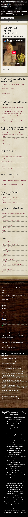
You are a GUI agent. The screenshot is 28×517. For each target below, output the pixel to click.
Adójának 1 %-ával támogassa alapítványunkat (12, 342)
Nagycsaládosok (10, 499)
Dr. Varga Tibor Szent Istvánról (14, 473)
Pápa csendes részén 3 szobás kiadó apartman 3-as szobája (13, 116)
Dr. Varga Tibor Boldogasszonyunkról (14, 468)
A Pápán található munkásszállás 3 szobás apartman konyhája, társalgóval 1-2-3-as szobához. (13, 120)
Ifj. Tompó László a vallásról (14, 489)
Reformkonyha (5, 267)
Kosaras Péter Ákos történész (14, 495)
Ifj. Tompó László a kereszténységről (14, 485)
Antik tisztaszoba (6, 93)
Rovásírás (20, 423)
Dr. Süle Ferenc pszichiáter (8, 363)
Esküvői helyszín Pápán (7, 161)
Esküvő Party (5, 293)
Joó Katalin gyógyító (11, 493)
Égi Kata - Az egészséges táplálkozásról (11, 382)
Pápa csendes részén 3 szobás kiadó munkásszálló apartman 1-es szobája (13, 108)
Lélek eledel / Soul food (7, 259)
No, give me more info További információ (12, 15)
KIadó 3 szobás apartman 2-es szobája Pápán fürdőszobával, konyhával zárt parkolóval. (12, 112)
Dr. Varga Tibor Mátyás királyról (14, 470)
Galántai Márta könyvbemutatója (14, 483)
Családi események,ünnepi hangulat (10, 246)
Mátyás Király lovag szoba (8, 88)
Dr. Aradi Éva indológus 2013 (9, 358)
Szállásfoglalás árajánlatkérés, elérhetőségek (12, 156)
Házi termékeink (6, 251)
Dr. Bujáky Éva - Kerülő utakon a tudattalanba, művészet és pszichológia (13, 374)
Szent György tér (6, 345)
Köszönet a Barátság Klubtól (8, 347)
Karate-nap (20, 493)
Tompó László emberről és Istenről (12, 510)
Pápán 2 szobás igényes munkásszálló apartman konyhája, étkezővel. (12, 143)
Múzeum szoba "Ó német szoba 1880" (10, 220)
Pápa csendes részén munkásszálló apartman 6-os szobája (13, 139)
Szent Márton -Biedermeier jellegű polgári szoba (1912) (13, 85)
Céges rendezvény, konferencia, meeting (11, 163)
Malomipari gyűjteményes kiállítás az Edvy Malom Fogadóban (13, 214)
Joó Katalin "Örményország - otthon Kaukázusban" (13, 387)
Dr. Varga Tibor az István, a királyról (14, 479)
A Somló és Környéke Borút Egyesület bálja (15, 450)
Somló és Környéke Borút (19, 417)
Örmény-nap (23, 512)
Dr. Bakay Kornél (22, 456)
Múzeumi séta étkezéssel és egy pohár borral (12, 264)
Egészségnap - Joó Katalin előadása (10, 396)
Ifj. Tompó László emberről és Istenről (14, 491)
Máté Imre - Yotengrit (11, 444)
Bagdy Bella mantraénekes (14, 452)
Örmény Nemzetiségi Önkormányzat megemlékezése (14, 435)
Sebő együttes (14, 426)
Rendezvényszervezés (7, 158)
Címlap (4, 21)
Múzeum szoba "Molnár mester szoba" (10, 217)
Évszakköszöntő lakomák (8, 272)
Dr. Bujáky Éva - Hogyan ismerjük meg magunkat (13, 371)
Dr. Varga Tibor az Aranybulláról (14, 477)
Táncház (23, 510)
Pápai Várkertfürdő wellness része (10, 202)
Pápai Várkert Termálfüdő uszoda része (11, 197)
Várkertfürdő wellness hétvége (9, 177)
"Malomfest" (20, 444)
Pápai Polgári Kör (8, 502)
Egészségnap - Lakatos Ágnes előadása (11, 398)
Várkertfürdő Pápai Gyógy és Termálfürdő (12, 288)
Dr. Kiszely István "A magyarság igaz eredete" (14, 464)
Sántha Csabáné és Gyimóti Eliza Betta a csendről (14, 506)
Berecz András (7, 417)
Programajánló (19, 499)
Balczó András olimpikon (8, 366)
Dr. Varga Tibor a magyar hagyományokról (15, 475)
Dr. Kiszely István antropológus (14, 419)
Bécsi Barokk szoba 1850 (7, 91)
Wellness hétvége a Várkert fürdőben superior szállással (12, 185)
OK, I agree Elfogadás (7, 18)
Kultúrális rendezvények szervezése (10, 340)
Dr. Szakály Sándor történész (14, 466)
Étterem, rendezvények (7, 241)
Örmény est (15, 512)
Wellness (4, 96)
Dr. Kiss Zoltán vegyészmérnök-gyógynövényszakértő (14, 461)
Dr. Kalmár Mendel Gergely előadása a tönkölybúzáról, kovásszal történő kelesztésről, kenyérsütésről (12, 392)
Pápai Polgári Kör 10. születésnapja (15, 438)
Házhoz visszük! (5, 249)
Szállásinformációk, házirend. (8, 168)
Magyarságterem (6, 232)
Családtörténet (5, 230)
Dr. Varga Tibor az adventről (12, 481)
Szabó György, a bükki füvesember (15, 428)
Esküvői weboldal (6, 299)
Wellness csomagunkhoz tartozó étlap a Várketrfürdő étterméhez (14, 181)
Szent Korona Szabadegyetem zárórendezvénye (14, 440)
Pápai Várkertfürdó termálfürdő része (10, 200)
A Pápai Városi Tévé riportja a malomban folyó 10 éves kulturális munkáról (13, 336)
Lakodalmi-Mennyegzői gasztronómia (10, 244)
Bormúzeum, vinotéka (7, 225)
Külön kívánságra (6, 254)
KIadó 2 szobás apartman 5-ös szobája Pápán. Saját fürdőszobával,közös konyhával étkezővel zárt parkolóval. (13, 134)
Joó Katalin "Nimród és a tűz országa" (10, 385)
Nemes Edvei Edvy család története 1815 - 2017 (13, 377)
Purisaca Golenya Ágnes (8, 421)
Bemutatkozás (5, 153)
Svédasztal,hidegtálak (7, 269)
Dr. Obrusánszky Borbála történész (15, 432)
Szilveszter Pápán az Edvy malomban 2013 (14, 504)
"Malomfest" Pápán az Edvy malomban (14, 446)
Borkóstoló (4, 166)
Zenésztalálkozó (7, 512)
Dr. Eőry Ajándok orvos (14, 458)
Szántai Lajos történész (14, 430)
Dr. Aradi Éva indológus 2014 (9, 361)
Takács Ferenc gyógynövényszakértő (14, 442)
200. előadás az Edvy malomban (14, 448)
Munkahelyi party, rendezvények (9, 262)
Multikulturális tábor (20, 497)
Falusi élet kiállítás (6, 227)
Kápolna (4, 222)
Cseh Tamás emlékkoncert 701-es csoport (11, 368)
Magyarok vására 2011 (21, 421)
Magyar (5, 308)
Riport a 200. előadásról (19, 502)
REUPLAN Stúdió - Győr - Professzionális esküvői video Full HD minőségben (13, 296)
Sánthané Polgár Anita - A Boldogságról (11, 380)
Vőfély (3, 290)
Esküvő (22, 481)
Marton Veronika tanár (9, 497)
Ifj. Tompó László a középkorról (14, 487)
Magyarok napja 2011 (11, 423)
